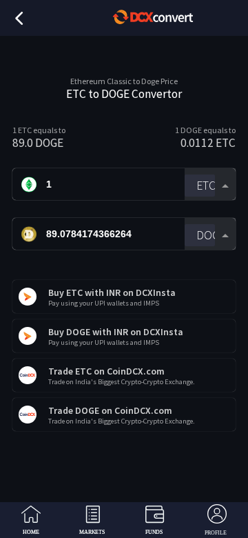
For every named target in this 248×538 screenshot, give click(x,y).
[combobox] (210, 184)
